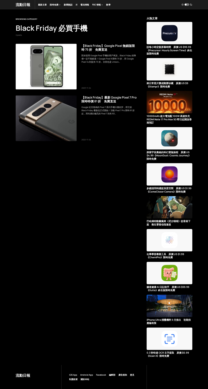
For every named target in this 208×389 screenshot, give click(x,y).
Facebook (101, 374)
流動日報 (23, 4)
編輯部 (112, 374)
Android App (86, 374)
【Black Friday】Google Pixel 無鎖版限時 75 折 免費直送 (108, 48)
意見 (132, 374)
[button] (186, 4)
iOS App (73, 374)
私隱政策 (73, 379)
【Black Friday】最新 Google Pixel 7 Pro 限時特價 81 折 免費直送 (109, 99)
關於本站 (85, 379)
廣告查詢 (122, 374)
